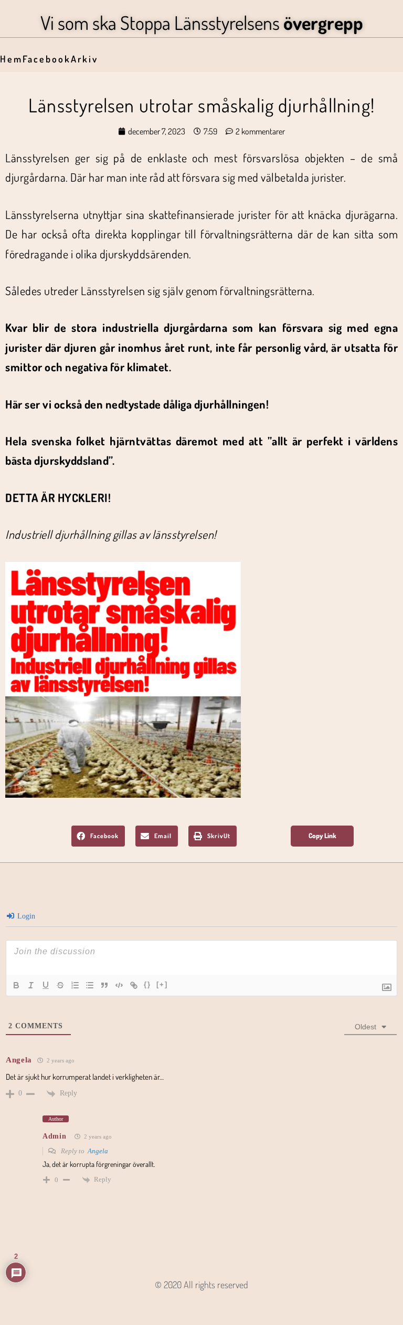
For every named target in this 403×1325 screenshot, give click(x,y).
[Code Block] (119, 985)
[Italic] (31, 985)
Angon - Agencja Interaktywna (202, 1302)
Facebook (47, 59)
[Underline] (45, 985)
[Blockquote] (104, 985)
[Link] (133, 985)
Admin (55, 1136)
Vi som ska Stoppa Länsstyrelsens (201, 23)
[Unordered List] (89, 985)
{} (147, 984)
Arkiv (84, 59)
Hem (11, 59)
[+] (162, 984)
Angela (98, 1151)
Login (25, 916)
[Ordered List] (75, 985)
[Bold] (16, 985)
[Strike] (60, 985)
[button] (98, 836)
